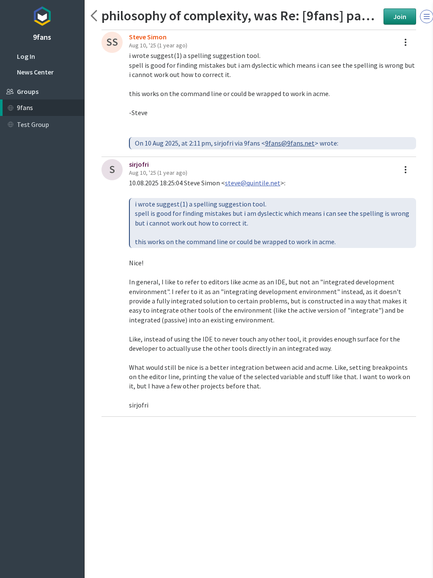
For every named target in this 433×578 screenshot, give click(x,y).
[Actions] (405, 42)
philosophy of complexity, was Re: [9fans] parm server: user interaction (240, 15)
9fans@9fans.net (290, 143)
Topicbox (42, 15)
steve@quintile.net (252, 183)
